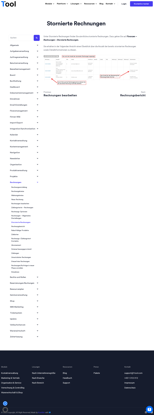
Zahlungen (15, 253)
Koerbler (41, 412)
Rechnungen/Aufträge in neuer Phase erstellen (22, 267)
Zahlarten (15, 234)
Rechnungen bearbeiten (20, 203)
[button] (5, 409)
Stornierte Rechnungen (20, 222)
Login (124, 4)
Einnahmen (15, 272)
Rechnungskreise (17, 191)
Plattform (61, 4)
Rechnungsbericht (18, 226)
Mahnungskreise (17, 195)
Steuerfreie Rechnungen (20, 261)
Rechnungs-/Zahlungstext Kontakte (21, 240)
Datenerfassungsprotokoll (21, 249)
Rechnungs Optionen (19, 212)
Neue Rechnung (17, 199)
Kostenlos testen (141, 4)
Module (48, 4)
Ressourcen (89, 4)
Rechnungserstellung (19, 187)
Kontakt (109, 4)
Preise (96, 367)
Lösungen (75, 4)
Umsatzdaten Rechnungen (21, 257)
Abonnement (16, 245)
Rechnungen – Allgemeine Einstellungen (21, 217)
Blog (101, 4)
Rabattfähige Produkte (20, 230)
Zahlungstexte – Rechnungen (22, 207)
